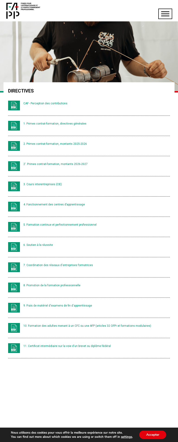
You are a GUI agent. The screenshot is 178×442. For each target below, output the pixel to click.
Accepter (152, 434)
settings (126, 437)
